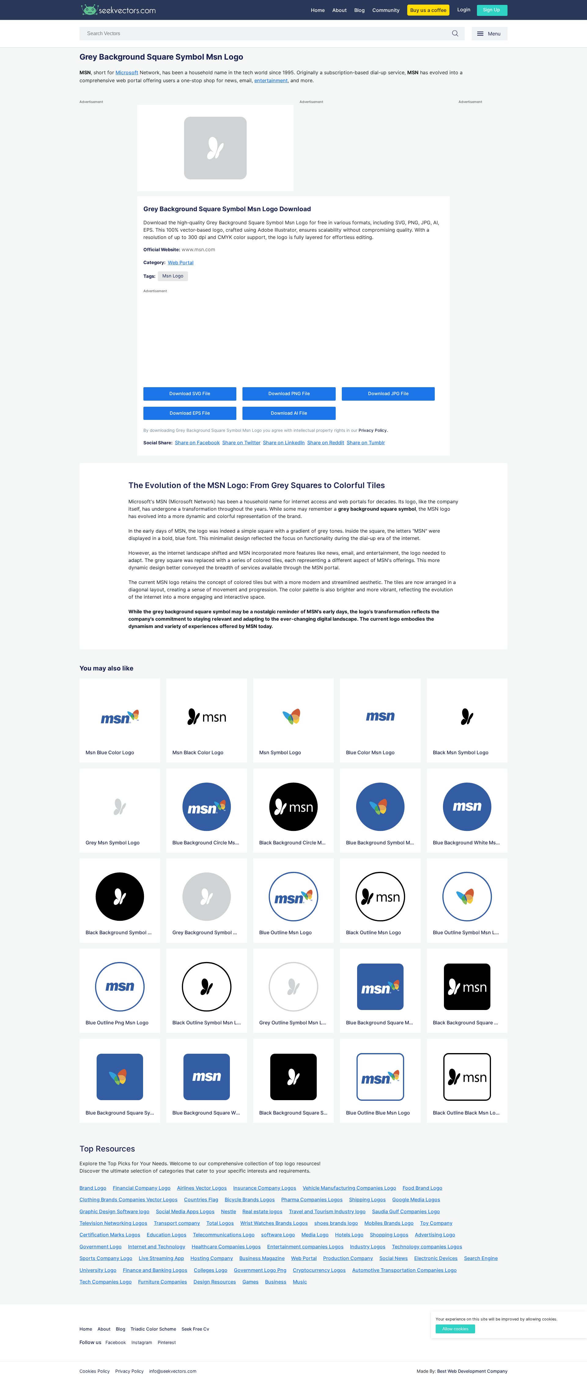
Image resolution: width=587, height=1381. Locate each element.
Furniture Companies (162, 1282)
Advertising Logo (435, 1235)
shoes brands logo (336, 1223)
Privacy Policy (129, 1371)
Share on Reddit (325, 442)
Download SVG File (189, 393)
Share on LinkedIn (284, 442)
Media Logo (315, 1235)
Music (300, 1282)
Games (250, 1282)
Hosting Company (211, 1258)
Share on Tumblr (366, 442)
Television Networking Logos (113, 1223)
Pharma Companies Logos (312, 1199)
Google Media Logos (416, 1199)
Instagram (141, 1342)
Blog (359, 10)
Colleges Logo (210, 1270)
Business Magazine (262, 1258)
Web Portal (181, 262)
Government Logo (100, 1246)
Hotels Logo (349, 1235)
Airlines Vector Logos (202, 1188)
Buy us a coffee (428, 10)
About (339, 10)
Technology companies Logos (427, 1246)
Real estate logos (262, 1211)
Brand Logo (92, 1188)
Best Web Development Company (472, 1371)
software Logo (278, 1235)
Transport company (177, 1223)
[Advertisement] (103, 196)
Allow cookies (455, 1329)
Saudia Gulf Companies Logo (406, 1211)
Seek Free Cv (195, 1328)
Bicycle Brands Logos (250, 1199)
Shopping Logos (389, 1235)
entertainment (271, 80)
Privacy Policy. (373, 430)
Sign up (491, 10)
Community (386, 10)
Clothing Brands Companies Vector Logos (128, 1199)
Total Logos (220, 1223)
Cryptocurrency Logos (319, 1270)
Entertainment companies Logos (305, 1246)
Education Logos (166, 1235)
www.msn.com (198, 249)
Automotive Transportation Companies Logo (404, 1270)
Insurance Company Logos (264, 1188)
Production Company (348, 1258)
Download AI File (289, 413)
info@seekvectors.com (173, 1371)
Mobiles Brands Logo (389, 1223)
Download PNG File (289, 393)
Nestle (228, 1211)
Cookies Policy (94, 1371)
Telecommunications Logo (224, 1235)
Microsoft (127, 72)
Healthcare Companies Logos (226, 1246)
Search (458, 35)
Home (318, 10)
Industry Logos (368, 1246)
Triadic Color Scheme (153, 1328)
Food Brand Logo (422, 1188)
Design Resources (215, 1282)
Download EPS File (190, 413)
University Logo (97, 1270)
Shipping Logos (367, 1199)
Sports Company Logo (105, 1258)
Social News (393, 1258)
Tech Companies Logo (105, 1282)
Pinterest (167, 1342)
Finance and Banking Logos (155, 1270)
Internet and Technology (156, 1246)
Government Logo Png (260, 1270)
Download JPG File (388, 393)
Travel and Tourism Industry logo (327, 1211)
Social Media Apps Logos (185, 1211)
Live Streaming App (161, 1258)
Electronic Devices (436, 1258)
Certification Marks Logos (109, 1235)
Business (275, 1282)
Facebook (115, 1342)
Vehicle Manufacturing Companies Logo (349, 1188)
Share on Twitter (241, 442)
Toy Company (436, 1223)
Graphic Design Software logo (114, 1211)
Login (464, 9)
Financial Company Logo (142, 1188)
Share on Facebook (197, 442)
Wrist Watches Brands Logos (274, 1223)
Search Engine (481, 1258)
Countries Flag (201, 1199)
